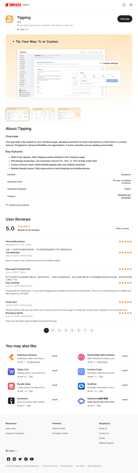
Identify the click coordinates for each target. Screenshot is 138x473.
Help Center (11, 428)
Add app (124, 18)
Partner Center (58, 428)
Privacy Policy (66, 466)
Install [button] (54, 356)
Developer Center (60, 433)
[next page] (91, 330)
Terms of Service (49, 466)
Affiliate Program (106, 443)
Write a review (122, 228)
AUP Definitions (94, 466)
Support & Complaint (15, 433)
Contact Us (104, 433)
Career (102, 438)
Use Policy (80, 466)
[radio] (19, 226)
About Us (103, 428)
